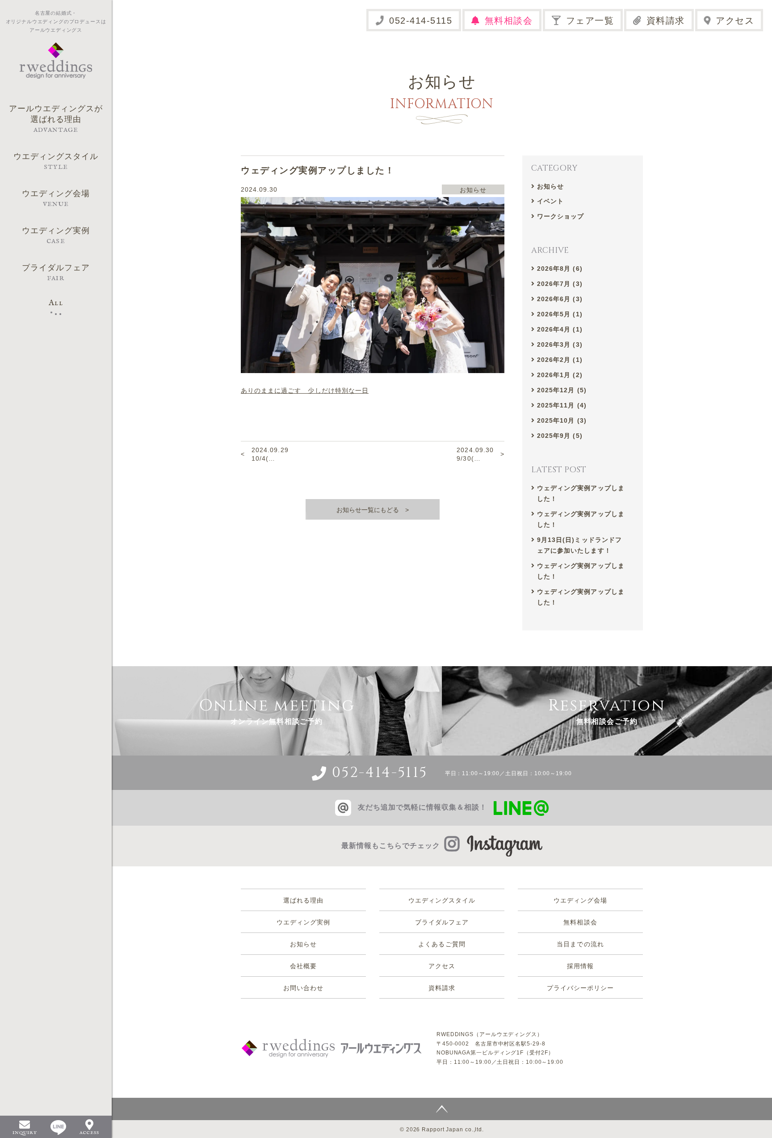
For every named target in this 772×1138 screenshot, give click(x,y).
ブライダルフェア (442, 922)
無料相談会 (509, 20)
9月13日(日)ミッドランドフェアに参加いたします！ (579, 545)
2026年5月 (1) (560, 314)
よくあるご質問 (441, 944)
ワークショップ (560, 216)
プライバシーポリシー (580, 987)
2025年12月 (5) (562, 390)
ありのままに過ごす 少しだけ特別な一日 (305, 390)
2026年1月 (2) (560, 374)
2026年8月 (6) (560, 268)
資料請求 (665, 20)
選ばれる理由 (303, 900)
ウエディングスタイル (442, 900)
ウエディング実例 (303, 922)
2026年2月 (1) (560, 359)
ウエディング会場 (580, 900)
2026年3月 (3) (560, 344)
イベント (550, 201)
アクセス (735, 20)
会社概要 (303, 966)
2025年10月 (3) (562, 420)
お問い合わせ (303, 987)
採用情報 (580, 966)
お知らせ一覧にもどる (367, 509)
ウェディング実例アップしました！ (581, 493)
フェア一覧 (590, 20)
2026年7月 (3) (560, 283)
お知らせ (550, 186)
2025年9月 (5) (560, 435)
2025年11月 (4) (562, 405)
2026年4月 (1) (560, 329)
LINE (58, 1127)
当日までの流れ (580, 944)
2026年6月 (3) (560, 298)
